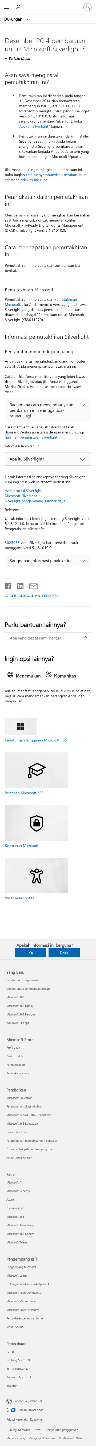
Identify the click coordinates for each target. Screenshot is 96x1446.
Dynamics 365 (15, 1208)
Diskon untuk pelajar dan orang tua (29, 1149)
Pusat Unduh (14, 1056)
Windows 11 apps (17, 1023)
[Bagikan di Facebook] (8, 585)
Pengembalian (15, 1065)
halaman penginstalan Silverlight (31, 437)
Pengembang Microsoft (21, 1267)
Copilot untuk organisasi (22, 980)
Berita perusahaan (18, 1369)
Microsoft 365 (15, 997)
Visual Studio (14, 1327)
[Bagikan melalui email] (31, 585)
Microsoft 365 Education (22, 1123)
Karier (10, 1351)
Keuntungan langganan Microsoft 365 (36, 740)
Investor (11, 1386)
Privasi (38, 1430)
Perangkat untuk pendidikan (24, 1106)
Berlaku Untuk (19, 58)
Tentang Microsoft (18, 1360)
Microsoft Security (18, 1191)
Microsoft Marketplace (21, 1301)
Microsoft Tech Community (23, 1293)
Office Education (16, 1132)
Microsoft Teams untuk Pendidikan (28, 1115)
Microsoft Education (19, 1098)
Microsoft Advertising (20, 1225)
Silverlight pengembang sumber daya (35, 500)
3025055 (12, 542)
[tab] (25, 676)
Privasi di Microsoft (18, 1377)
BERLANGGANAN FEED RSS (34, 595)
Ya (31, 952)
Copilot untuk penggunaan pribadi (28, 989)
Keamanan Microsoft (21, 845)
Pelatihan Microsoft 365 (24, 792)
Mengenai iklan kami (42, 1438)
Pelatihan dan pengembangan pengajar (31, 1141)
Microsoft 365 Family (19, 1006)
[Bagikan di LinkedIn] (18, 585)
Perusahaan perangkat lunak (24, 1318)
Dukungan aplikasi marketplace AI (28, 1284)
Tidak (64, 952)
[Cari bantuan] (18, 7)
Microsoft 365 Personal (21, 1014)
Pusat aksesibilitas (19, 897)
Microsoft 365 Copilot (20, 1234)
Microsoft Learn (16, 1275)
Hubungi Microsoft (18, 1430)
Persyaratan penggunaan (62, 1430)
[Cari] (84, 638)
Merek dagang (15, 1438)
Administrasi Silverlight (23, 490)
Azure (10, 1199)
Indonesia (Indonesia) (28, 1401)
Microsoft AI (14, 1182)
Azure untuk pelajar (19, 1158)
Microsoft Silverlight (21, 495)
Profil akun (13, 1047)
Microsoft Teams (17, 1242)
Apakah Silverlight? (34, 126)
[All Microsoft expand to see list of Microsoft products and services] (6, 7)
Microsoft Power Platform (22, 1310)
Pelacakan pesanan (18, 1073)
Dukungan (13, 19)
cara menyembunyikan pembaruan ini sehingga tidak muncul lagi (46, 177)
